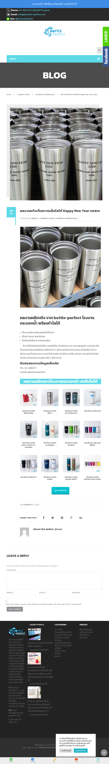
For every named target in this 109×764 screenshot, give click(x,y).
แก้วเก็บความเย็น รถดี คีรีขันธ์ (92, 444)
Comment (11, 570)
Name (10, 592)
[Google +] (71, 518)
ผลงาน (57, 656)
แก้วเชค (57, 640)
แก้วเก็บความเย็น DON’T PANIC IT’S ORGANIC (29, 445)
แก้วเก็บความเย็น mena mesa (28, 412)
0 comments (27, 504)
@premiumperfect (24, 18)
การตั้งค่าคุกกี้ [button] (66, 750)
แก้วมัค (57, 648)
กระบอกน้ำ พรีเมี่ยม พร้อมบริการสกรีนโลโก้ (54, 4)
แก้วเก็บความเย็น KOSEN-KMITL (71, 478)
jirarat (34, 218)
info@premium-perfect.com (31, 14)
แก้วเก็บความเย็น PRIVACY (71, 444)
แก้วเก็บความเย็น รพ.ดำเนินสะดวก (71, 412)
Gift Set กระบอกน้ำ (63, 645)
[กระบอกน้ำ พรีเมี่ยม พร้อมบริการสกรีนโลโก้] (54, 32)
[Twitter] (52, 518)
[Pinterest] (62, 518)
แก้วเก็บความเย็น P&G (92, 411)
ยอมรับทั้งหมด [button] (80, 750)
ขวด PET (58, 629)
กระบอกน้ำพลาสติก (63, 632)
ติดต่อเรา (83, 637)
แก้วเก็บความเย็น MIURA (49, 478)
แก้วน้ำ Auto (60, 650)
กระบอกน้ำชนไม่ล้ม (62, 642)
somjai (33, 649)
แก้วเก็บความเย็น (61, 637)
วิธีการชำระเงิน (85, 629)
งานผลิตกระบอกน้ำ (23, 94)
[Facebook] (43, 518)
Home (9, 94)
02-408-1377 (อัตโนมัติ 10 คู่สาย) (34, 10)
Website (76, 592)
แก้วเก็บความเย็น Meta (49, 412)
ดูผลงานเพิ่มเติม (60, 490)
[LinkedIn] (80, 518)
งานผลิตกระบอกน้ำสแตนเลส (45, 94)
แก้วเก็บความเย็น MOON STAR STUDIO (92, 478)
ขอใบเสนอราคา (86, 632)
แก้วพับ (57, 653)
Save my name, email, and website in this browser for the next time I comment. (43, 604)
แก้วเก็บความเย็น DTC (28, 477)
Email (43, 592)
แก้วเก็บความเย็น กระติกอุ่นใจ (49, 444)
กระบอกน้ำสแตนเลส (63, 634)
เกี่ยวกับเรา (84, 634)
